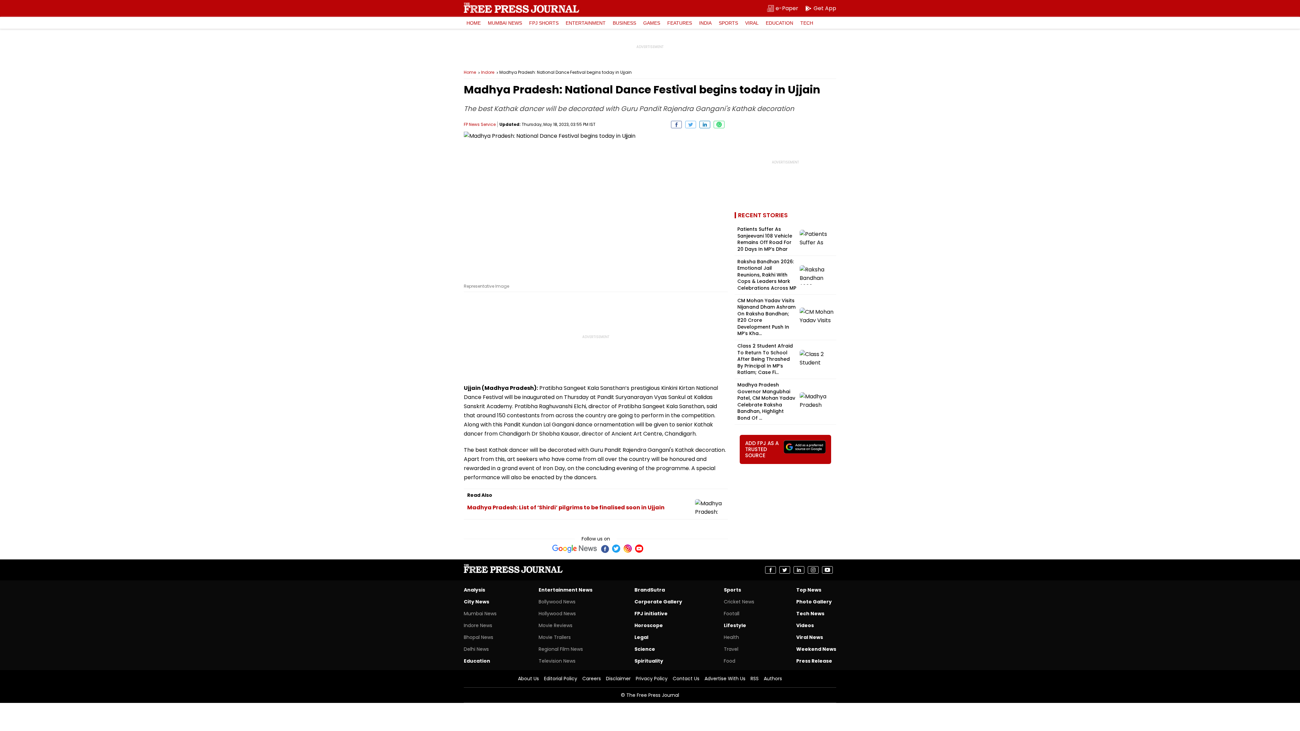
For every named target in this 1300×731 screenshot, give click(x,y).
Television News (557, 661)
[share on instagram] (813, 570)
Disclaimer (618, 678)
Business (624, 23)
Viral (752, 23)
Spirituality (648, 661)
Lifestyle (735, 625)
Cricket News (739, 601)
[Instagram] (628, 549)
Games (651, 23)
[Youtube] (639, 549)
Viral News (809, 637)
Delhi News (476, 649)
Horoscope (648, 625)
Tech (806, 23)
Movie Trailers (555, 637)
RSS (755, 678)
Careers (591, 678)
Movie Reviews (555, 625)
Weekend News (816, 649)
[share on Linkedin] (704, 124)
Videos (805, 625)
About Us (528, 678)
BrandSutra (649, 589)
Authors (773, 678)
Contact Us (686, 678)
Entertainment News (565, 589)
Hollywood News (557, 613)
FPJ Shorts (544, 23)
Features (679, 23)
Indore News (478, 625)
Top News (808, 589)
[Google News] (574, 549)
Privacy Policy (652, 678)
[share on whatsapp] (719, 124)
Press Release (814, 661)
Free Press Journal (521, 8)
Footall (731, 613)
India (705, 23)
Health (731, 637)
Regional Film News (561, 649)
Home (474, 23)
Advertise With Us (725, 678)
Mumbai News (505, 23)
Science (644, 649)
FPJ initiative (651, 613)
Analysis (474, 589)
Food (729, 661)
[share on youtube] (827, 570)
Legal (641, 637)
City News (476, 601)
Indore (487, 72)
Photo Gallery (814, 601)
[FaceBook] (605, 549)
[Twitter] (616, 549)
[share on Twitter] (690, 124)
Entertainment (586, 23)
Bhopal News (478, 637)
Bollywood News (557, 601)
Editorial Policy (560, 678)
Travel (731, 649)
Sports (728, 23)
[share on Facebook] (676, 124)
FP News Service (480, 124)
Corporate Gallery (658, 601)
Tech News (810, 613)
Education (779, 23)
